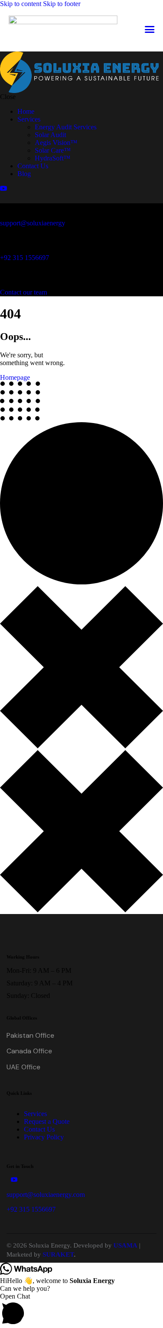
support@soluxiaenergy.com (46, 1194)
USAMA (125, 1245)
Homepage (15, 377)
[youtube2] (3, 188)
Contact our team (23, 292)
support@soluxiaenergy (32, 223)
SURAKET (58, 1254)
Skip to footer (61, 3)
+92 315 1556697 (24, 257)
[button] (149, 29)
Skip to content (20, 3)
